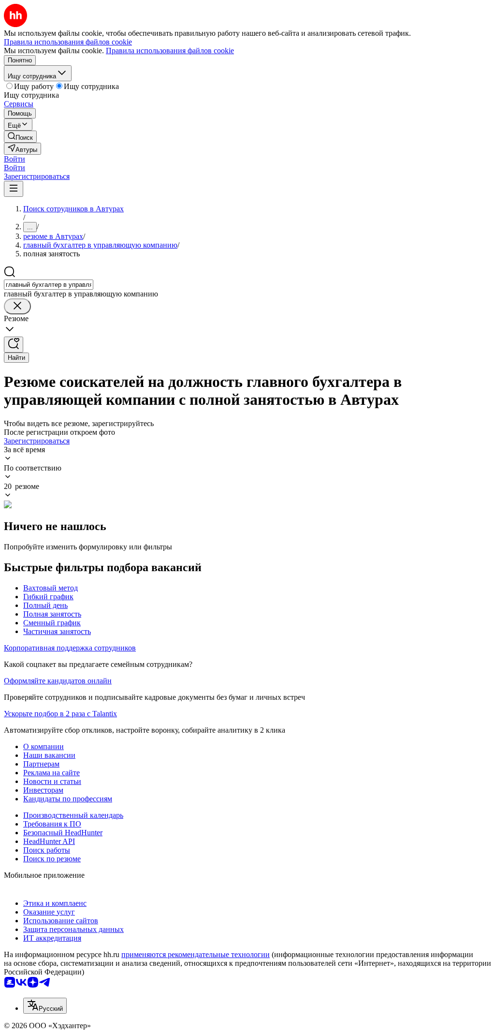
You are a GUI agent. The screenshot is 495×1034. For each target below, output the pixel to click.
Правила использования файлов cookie (170, 50)
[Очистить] (17, 306)
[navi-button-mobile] (13, 189)
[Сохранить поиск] (13, 345)
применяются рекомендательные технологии (195, 954)
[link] (20, 137)
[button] (14, 159)
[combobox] (48, 285)
